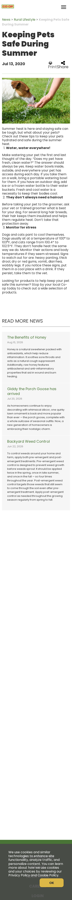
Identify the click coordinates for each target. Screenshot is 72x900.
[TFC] (36, 7)
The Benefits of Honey (26, 337)
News (6, 19)
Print (52, 66)
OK (51, 883)
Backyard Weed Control (28, 441)
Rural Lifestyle (24, 19)
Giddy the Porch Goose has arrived (31, 391)
